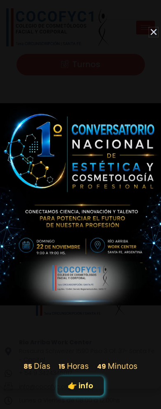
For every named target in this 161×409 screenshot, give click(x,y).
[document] (80, 204)
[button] (153, 32)
